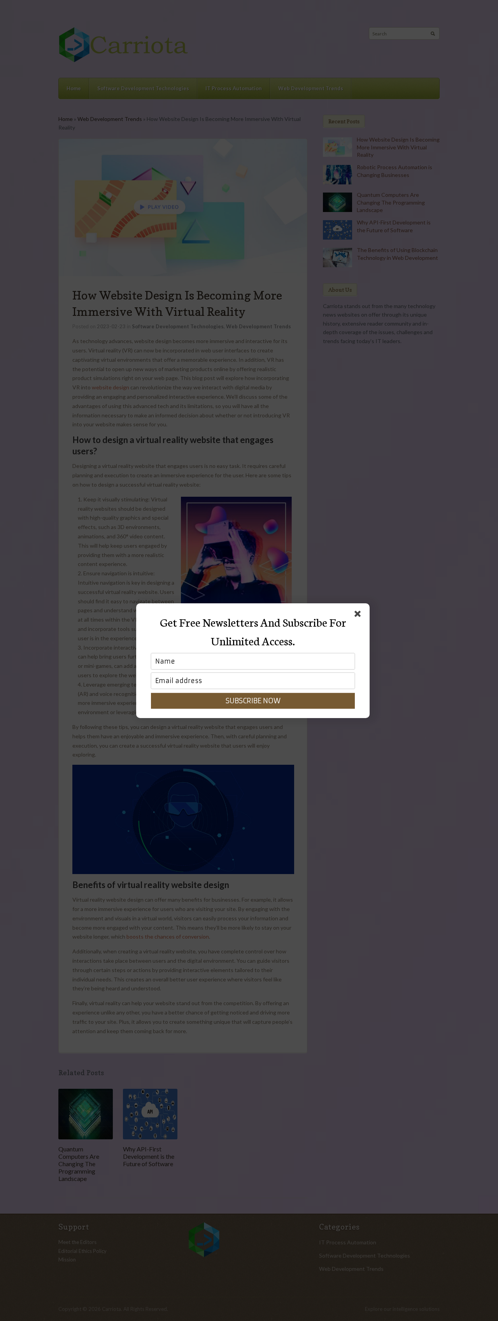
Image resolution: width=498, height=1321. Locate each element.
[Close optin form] (359, 615)
